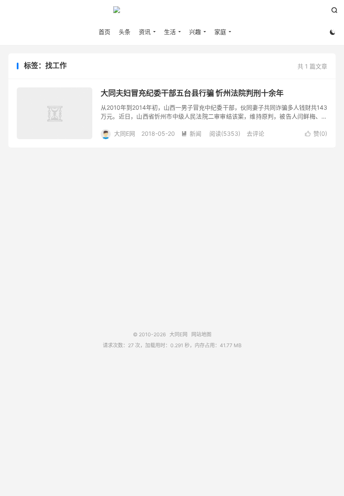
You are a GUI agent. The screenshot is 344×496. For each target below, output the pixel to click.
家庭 (220, 31)
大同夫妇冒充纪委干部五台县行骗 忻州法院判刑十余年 (192, 93)
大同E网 (172, 13)
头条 (124, 31)
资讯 (145, 31)
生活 (170, 31)
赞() (316, 133)
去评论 (255, 133)
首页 (104, 31)
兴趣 (195, 31)
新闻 (191, 133)
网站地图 (201, 334)
